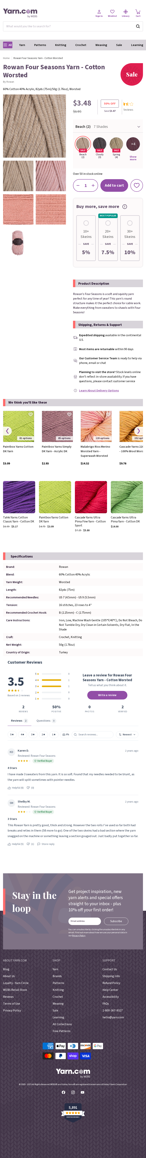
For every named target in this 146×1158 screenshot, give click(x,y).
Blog (6, 969)
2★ (43, 735)
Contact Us (109, 969)
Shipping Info (111, 976)
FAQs (105, 1004)
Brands (57, 976)
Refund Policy (111, 983)
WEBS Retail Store (15, 990)
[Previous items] (7, 431)
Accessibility (110, 997)
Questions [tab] (45, 720)
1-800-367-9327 (112, 1010)
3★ (33, 735)
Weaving (101, 45)
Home (6, 58)
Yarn (22, 45)
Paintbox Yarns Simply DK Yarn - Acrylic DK (56, 449)
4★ (23, 735)
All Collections (62, 1024)
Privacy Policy (78, 935)
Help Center (110, 990)
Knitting (60, 45)
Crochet (80, 45)
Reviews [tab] (18, 720)
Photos (70, 735)
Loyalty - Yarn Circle (16, 983)
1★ (54, 735)
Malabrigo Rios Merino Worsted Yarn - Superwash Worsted (95, 451)
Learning (137, 45)
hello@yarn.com (113, 1017)
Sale (119, 45)
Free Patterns (62, 1031)
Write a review (107, 695)
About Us (9, 976)
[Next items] (138, 431)
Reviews (8, 997)
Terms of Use (11, 1004)
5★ (12, 735)
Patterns (40, 45)
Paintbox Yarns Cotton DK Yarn (18, 449)
